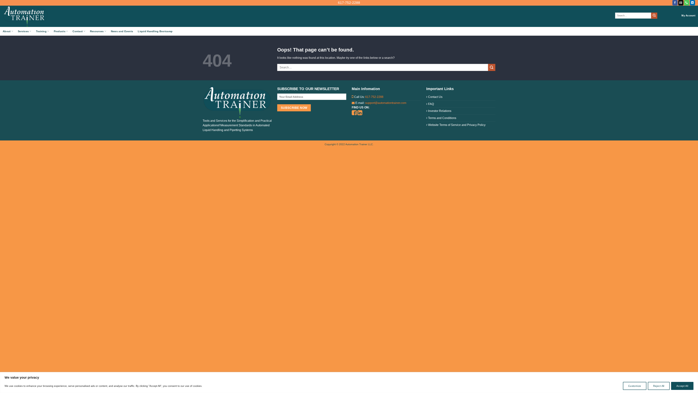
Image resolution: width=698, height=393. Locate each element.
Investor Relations (439, 110)
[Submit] (654, 16)
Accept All (682, 385)
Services (23, 31)
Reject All (658, 385)
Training (41, 31)
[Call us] (686, 2)
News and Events (122, 31)
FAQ (430, 104)
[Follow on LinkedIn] (692, 2)
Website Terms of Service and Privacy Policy (456, 124)
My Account (688, 15)
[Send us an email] (680, 2)
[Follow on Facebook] (675, 2)
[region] (349, 382)
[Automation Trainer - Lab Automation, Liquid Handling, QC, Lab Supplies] (37, 16)
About (7, 31)
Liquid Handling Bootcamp (155, 31)
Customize (634, 385)
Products (59, 31)
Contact (78, 31)
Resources (97, 31)
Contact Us (434, 96)
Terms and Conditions (441, 118)
